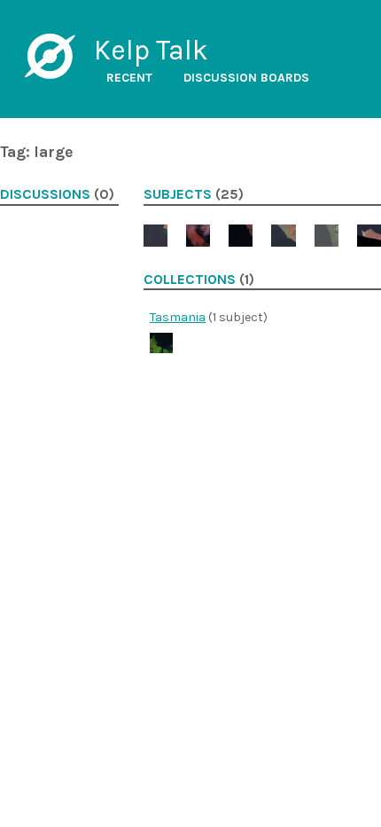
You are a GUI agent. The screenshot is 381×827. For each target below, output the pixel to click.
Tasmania (178, 317)
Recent (129, 77)
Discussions (45, 194)
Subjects (178, 194)
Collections (190, 279)
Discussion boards (246, 77)
